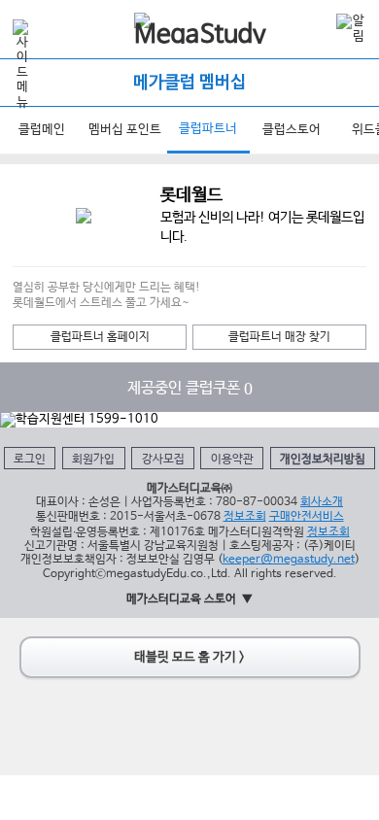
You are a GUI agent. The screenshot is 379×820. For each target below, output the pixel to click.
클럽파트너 (208, 128)
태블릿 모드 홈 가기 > (189, 657)
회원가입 (93, 459)
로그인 (30, 459)
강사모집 (163, 459)
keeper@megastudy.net (289, 559)
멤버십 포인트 (124, 129)
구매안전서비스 (306, 516)
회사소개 (321, 501)
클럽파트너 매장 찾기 (279, 336)
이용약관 (232, 459)
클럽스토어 (291, 129)
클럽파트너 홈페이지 (100, 336)
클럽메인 (41, 129)
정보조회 (245, 516)
